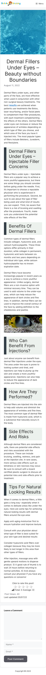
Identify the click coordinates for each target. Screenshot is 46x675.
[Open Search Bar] (29, 3)
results (13, 105)
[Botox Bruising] (11, 3)
